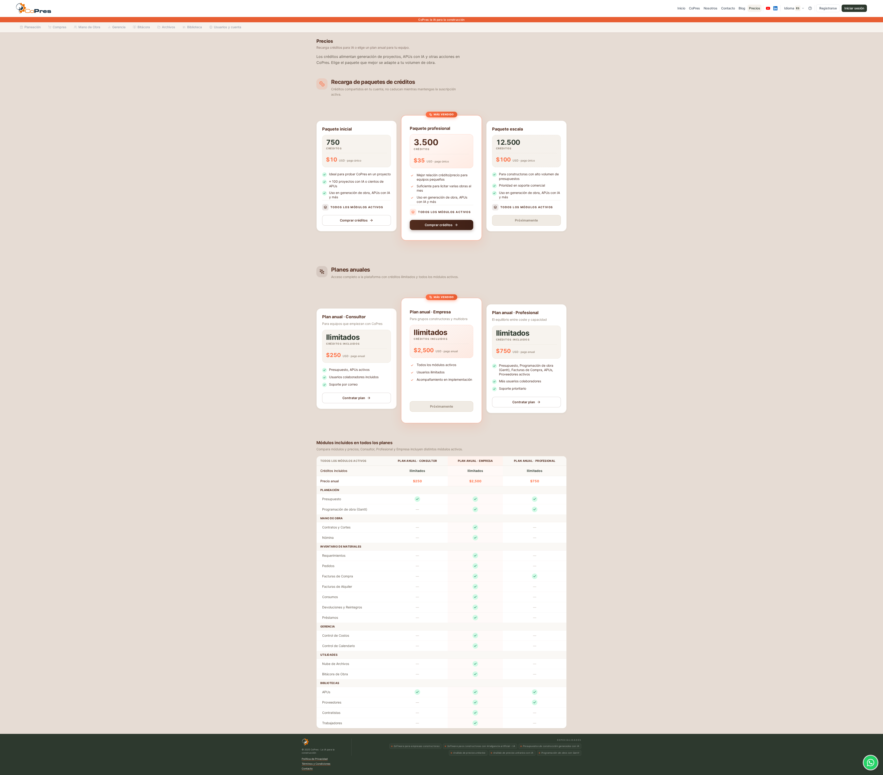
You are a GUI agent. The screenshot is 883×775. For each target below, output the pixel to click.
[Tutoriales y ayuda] (810, 8)
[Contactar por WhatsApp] (870, 762)
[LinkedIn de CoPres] (775, 8)
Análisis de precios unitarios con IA (513, 752)
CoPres (694, 8)
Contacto (728, 8)
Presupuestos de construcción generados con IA (551, 746)
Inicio (681, 8)
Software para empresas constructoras (416, 746)
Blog (742, 8)
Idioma (792, 8)
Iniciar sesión (854, 8)
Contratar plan (353, 398)
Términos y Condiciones (316, 763)
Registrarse (828, 8)
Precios (754, 8)
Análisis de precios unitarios (469, 752)
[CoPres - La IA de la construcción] (46, 8)
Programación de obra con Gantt (560, 752)
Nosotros (710, 8)
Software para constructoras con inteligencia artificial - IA (481, 746)
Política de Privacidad (315, 759)
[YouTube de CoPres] (768, 8)
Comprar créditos (354, 220)
